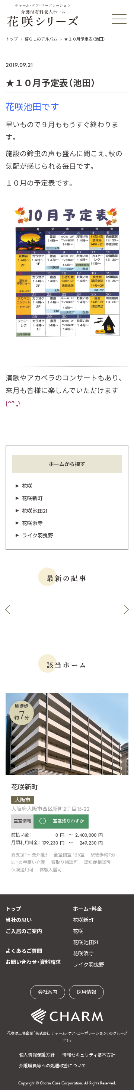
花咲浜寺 (32, 523)
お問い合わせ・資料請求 (33, 962)
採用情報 (86, 992)
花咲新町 (32, 498)
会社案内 (47, 992)
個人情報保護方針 (37, 1055)
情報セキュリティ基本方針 (88, 1055)
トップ (12, 39)
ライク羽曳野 (37, 535)
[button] (7, 609)
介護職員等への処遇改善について (52, 1066)
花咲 (27, 486)
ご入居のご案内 (24, 931)
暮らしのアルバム (41, 39)
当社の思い (19, 920)
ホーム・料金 (87, 909)
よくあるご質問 (24, 951)
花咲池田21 (35, 511)
